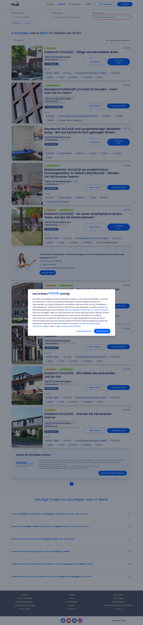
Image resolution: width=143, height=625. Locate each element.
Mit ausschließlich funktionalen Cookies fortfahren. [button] (86, 310)
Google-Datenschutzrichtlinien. (67, 326)
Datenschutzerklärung (88, 323)
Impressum (37, 326)
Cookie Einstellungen (84, 331)
